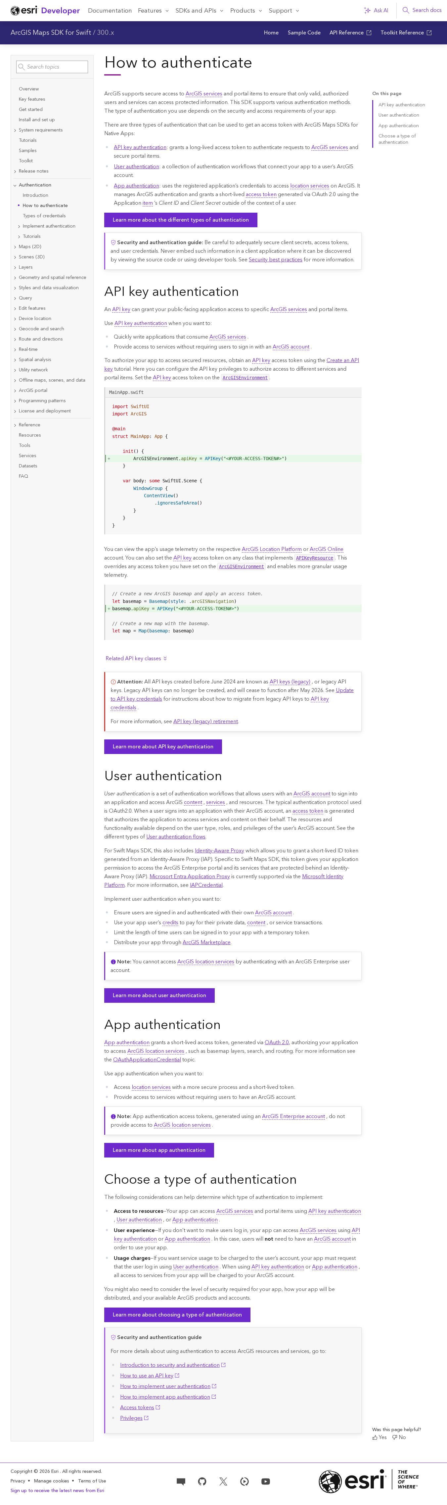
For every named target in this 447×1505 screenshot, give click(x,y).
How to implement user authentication (165, 1386)
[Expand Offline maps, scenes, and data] (15, 380)
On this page (386, 93)
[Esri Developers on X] (223, 1480)
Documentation (110, 11)
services (215, 802)
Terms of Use (92, 1481)
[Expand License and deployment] (15, 411)
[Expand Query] (15, 298)
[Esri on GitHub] (202, 1480)
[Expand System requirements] (15, 130)
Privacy (18, 1481)
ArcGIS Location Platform (272, 549)
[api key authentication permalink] (244, 293)
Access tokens (137, 1407)
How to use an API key (146, 1375)
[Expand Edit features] (15, 308)
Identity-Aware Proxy (219, 850)
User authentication (136, 166)
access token (261, 194)
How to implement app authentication (165, 1397)
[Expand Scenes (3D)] (15, 257)
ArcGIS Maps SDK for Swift (51, 33)
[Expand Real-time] (15, 350)
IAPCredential (206, 885)
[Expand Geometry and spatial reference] (15, 278)
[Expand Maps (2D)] (15, 247)
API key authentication (140, 147)
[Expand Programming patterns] (15, 401)
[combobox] (52, 67)
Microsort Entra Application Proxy (190, 876)
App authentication (136, 185)
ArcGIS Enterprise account (293, 1116)
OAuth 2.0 (277, 1042)
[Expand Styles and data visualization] (15, 288)
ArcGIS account (291, 346)
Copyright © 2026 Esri (35, 1472)
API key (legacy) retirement (205, 721)
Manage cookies (51, 1481)
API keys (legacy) (290, 681)
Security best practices (275, 259)
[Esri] (368, 1481)
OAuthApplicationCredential (147, 1059)
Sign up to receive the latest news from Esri (57, 1491)
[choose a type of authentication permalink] (302, 1180)
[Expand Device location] (15, 319)
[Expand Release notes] (15, 171)
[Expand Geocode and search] (15, 329)
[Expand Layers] (15, 267)
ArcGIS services (204, 93)
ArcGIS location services (205, 961)
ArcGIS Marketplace (207, 942)
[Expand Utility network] (15, 370)
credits (170, 922)
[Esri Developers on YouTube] (266, 1480)
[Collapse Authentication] (15, 185)
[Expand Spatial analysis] (15, 360)
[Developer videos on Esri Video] (244, 1480)
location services (309, 185)
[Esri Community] (181, 1480)
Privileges (131, 1418)
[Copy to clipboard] (353, 405)
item (148, 203)
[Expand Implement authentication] (19, 226)
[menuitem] (271, 32)
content (193, 802)
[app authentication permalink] (226, 1025)
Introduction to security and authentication (170, 1365)
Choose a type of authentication (397, 139)
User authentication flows (175, 836)
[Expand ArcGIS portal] (15, 391)
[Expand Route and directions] (15, 339)
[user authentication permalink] (227, 776)
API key (121, 309)
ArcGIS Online (326, 549)
